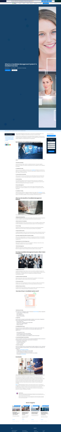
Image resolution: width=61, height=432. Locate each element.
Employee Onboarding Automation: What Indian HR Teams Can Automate (25, 413)
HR (11, 428)
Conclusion (6, 140)
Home (5, 130)
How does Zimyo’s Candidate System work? (9, 139)
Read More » (14, 419)
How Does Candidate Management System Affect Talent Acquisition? (9, 138)
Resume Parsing (36, 311)
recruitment (40, 192)
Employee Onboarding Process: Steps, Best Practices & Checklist (34, 413)
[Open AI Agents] (25, 3)
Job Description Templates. (24, 349)
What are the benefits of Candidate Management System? (9, 137)
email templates (23, 354)
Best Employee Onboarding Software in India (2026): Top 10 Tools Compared (16, 413)
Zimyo (17, 384)
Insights (8, 130)
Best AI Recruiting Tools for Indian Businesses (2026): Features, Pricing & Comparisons (44, 413)
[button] (13, 134)
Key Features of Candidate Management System (9, 136)
